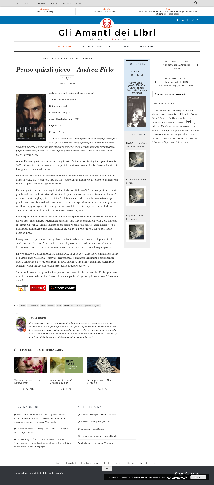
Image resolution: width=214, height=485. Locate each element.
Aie (153, 110)
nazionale (79, 305)
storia (173, 142)
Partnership (66, 3)
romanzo (181, 138)
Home (18, 3)
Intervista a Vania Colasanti (106, 11)
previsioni (183, 134)
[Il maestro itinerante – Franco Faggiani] (66, 365)
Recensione (158, 138)
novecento (184, 126)
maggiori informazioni (177, 477)
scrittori (161, 142)
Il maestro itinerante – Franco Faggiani (62, 381)
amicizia (160, 110)
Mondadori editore (58, 58)
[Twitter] (183, 20)
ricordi (166, 138)
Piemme (166, 134)
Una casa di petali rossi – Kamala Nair (28, 381)
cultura (162, 114)
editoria (176, 114)
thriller (179, 142)
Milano (156, 126)
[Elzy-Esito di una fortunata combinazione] (136, 232)
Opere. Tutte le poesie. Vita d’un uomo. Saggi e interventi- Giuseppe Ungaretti (137, 87)
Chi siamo (41, 3)
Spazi (125, 46)
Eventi (155, 463)
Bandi (106, 463)
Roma (172, 138)
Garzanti (163, 118)
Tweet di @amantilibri (163, 103)
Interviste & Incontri (97, 46)
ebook (169, 114)
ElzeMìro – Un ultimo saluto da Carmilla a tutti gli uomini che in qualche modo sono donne (168, 12)
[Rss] (198, 20)
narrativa (176, 126)
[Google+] (188, 20)
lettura (180, 122)
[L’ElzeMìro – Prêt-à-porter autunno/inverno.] (136, 196)
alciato (23, 305)
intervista (157, 122)
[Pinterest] (193, 20)
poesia (174, 134)
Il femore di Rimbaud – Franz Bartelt (99, 435)
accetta (198, 477)
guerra (190, 118)
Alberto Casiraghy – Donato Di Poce (99, 414)
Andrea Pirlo (33, 305)
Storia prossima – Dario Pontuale (100, 381)
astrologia (178, 110)
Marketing (80, 3)
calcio (43, 305)
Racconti (192, 134)
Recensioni (63, 46)
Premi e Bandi (149, 46)
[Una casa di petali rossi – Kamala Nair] (30, 365)
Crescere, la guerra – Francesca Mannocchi (35, 421)
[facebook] (178, 20)
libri (187, 121)
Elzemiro (185, 114)
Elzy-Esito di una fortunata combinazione (134, 217)
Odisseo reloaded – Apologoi (31, 428)
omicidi (191, 126)
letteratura (172, 122)
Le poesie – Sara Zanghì (44, 11)
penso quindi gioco (92, 305)
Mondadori (68, 305)
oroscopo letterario (177, 130)
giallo (169, 118)
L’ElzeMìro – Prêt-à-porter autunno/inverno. (136, 181)
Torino (186, 142)
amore (168, 110)
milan (59, 305)
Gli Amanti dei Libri (107, 29)
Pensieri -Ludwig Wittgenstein (95, 421)
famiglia (194, 114)
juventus (51, 305)
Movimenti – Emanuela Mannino (97, 442)
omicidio (156, 130)
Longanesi (195, 123)
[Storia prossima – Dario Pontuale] (103, 365)
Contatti (28, 3)
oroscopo (165, 130)
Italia (165, 122)
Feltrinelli (155, 118)
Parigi (187, 130)
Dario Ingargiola (68, 83)
